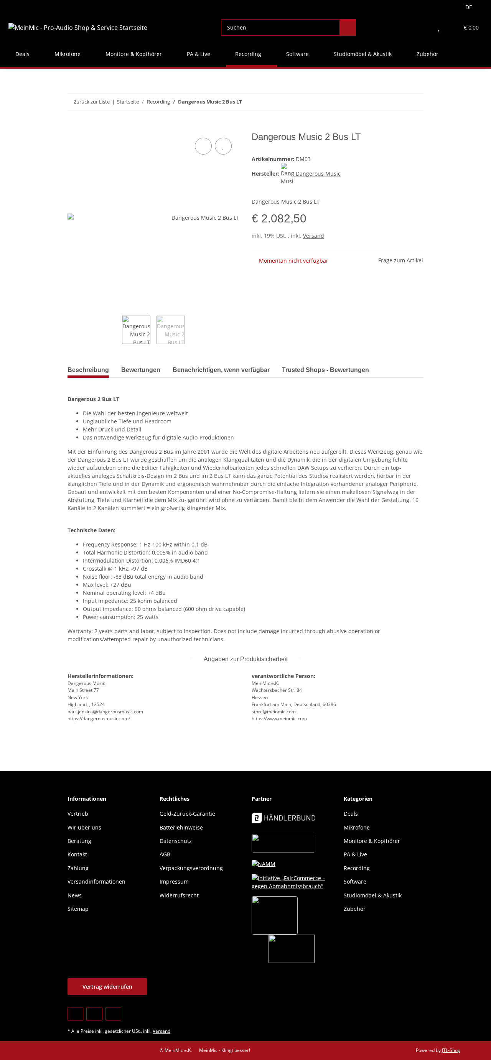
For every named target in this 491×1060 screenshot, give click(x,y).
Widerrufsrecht (179, 895)
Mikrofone (357, 827)
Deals (351, 813)
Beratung (79, 840)
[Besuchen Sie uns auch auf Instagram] (113, 1013)
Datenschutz (176, 840)
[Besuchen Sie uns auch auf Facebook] (75, 1013)
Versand (313, 235)
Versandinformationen (96, 881)
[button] (423, 27)
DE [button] (468, 7)
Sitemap (78, 908)
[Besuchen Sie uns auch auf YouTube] (94, 1013)
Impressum (174, 881)
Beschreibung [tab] (88, 370)
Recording (357, 868)
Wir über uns (84, 827)
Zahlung (78, 868)
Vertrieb (78, 813)
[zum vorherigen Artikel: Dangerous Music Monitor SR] (398, 102)
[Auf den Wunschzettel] (223, 146)
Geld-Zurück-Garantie (187, 813)
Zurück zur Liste (92, 101)
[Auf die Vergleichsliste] (203, 146)
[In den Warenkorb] (74, 127)
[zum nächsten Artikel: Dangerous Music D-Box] (415, 102)
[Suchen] (347, 27)
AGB (165, 854)
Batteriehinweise (181, 827)
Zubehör (355, 908)
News (75, 895)
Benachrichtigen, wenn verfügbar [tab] (221, 370)
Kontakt (77, 854)
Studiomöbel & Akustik (373, 895)
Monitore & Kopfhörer (372, 840)
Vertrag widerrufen (107, 986)
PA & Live (355, 854)
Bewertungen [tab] (140, 370)
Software (355, 881)
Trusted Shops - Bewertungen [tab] (325, 370)
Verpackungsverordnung (191, 868)
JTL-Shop (451, 1050)
